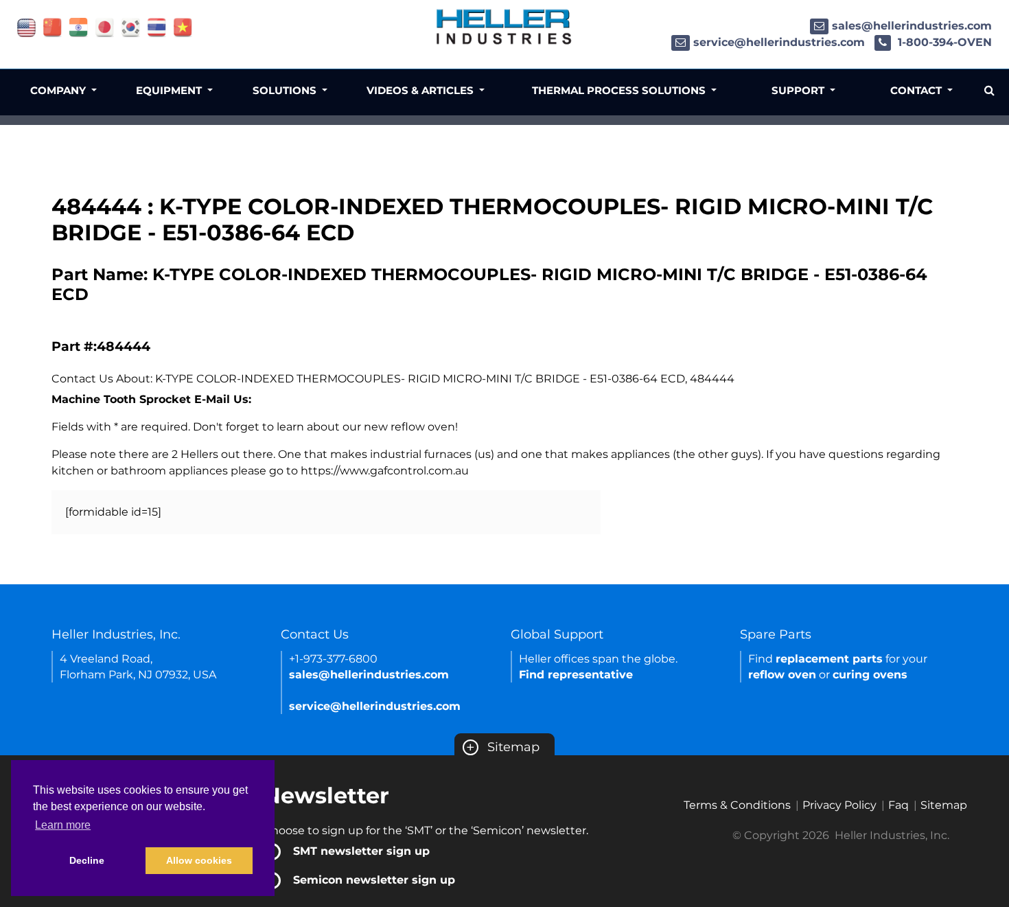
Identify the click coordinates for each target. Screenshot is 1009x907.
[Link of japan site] (104, 26)
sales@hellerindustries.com (912, 25)
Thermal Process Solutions (620, 90)
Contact (917, 90)
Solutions (286, 90)
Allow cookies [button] (199, 860)
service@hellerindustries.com (779, 42)
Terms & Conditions (737, 805)
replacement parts (829, 658)
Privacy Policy (839, 805)
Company (59, 90)
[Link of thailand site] (157, 26)
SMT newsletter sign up (361, 851)
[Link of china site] (52, 26)
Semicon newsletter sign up (374, 879)
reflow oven (782, 674)
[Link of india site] (78, 26)
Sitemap (503, 747)
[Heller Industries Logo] (504, 25)
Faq (898, 805)
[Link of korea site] (130, 26)
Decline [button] (86, 860)
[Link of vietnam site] (183, 26)
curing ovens (870, 674)
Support (799, 90)
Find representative (576, 674)
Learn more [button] (63, 825)
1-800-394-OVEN (943, 42)
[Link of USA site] (26, 26)
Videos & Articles (421, 90)
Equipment (170, 90)
